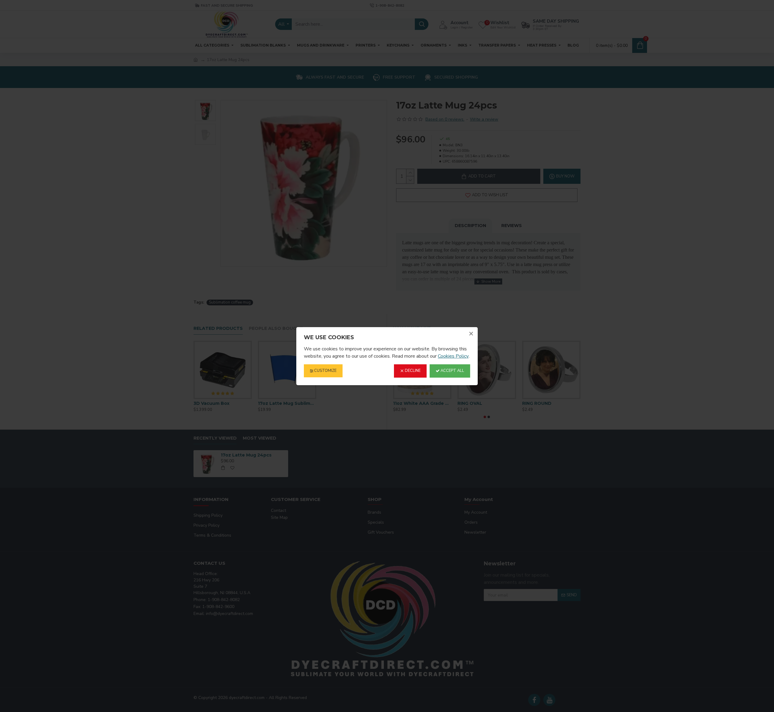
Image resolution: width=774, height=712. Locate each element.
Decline (412, 370)
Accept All (452, 370)
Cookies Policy (453, 356)
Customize (325, 370)
